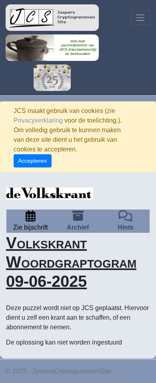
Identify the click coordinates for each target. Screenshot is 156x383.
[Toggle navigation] (140, 18)
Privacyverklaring (38, 120)
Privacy (127, 371)
